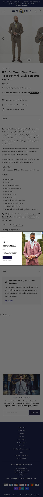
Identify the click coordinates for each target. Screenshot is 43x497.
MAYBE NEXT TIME (7, 261)
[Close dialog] (42, 233)
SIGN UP (7, 257)
